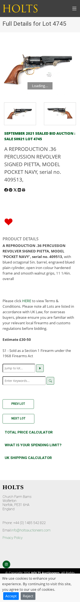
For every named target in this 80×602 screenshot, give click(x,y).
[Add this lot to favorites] (8, 221)
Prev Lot (18, 403)
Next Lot (18, 418)
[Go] (40, 368)
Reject (28, 595)
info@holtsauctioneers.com (31, 530)
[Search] (50, 381)
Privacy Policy (13, 538)
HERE (26, 300)
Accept (11, 595)
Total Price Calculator (29, 432)
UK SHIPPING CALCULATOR (28, 458)
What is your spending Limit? (33, 445)
